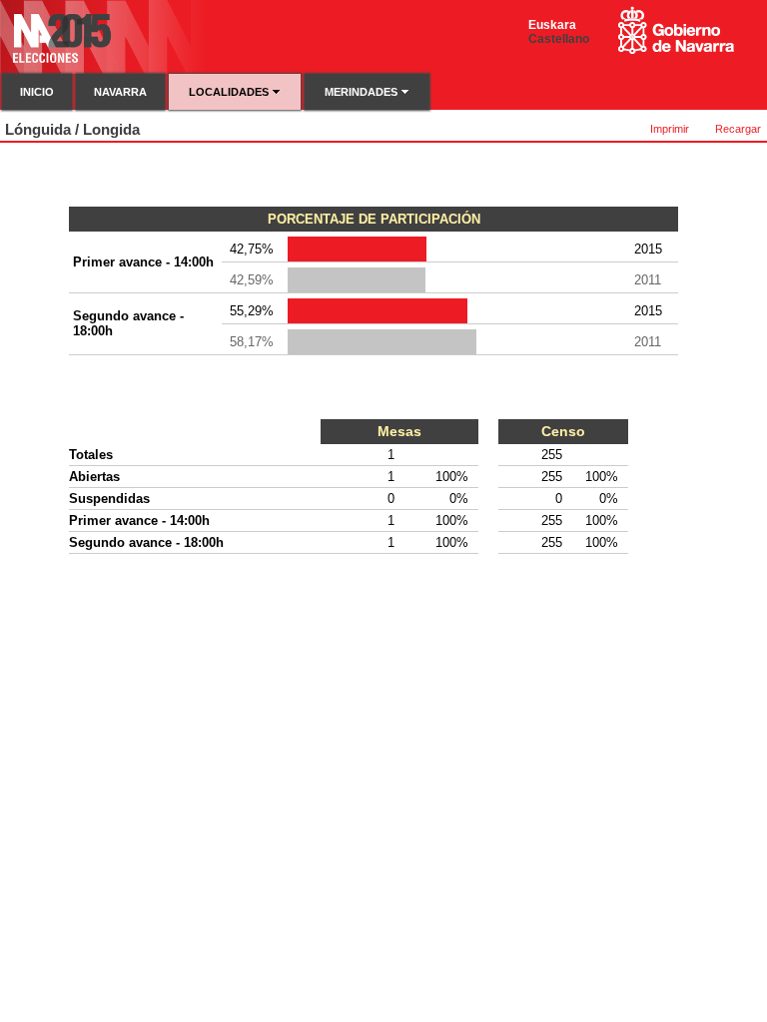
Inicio (37, 92)
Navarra (120, 92)
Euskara (552, 25)
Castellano (558, 39)
